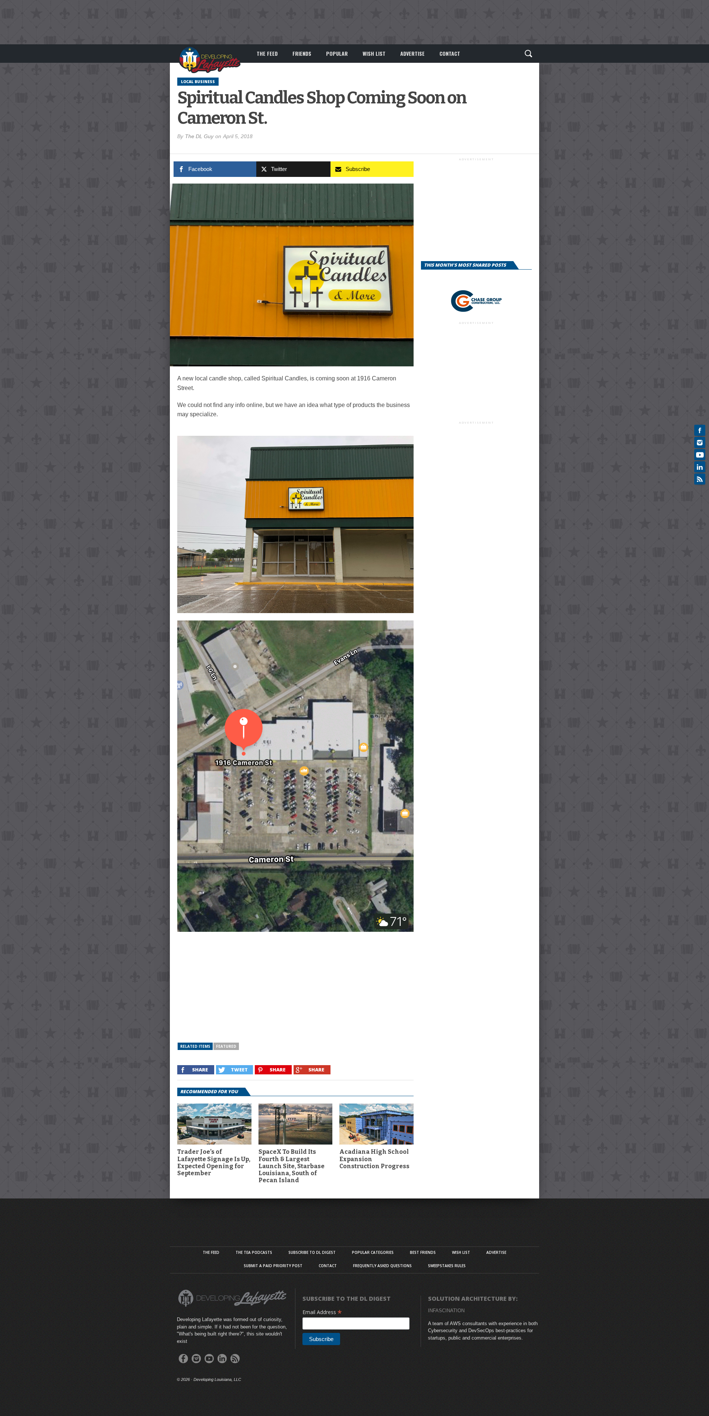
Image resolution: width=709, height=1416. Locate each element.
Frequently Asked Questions (382, 1266)
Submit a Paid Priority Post (273, 1266)
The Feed (267, 53)
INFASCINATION (446, 1310)
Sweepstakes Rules (447, 1266)
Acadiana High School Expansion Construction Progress (374, 1158)
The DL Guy (199, 136)
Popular (337, 53)
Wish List (374, 53)
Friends (301, 53)
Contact (449, 53)
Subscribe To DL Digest (312, 1252)
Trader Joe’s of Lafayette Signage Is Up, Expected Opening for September (213, 1162)
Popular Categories (373, 1252)
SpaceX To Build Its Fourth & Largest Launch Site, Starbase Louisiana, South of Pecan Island (291, 1166)
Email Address (322, 1312)
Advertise (412, 53)
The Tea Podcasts (254, 1252)
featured (226, 1046)
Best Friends (423, 1252)
